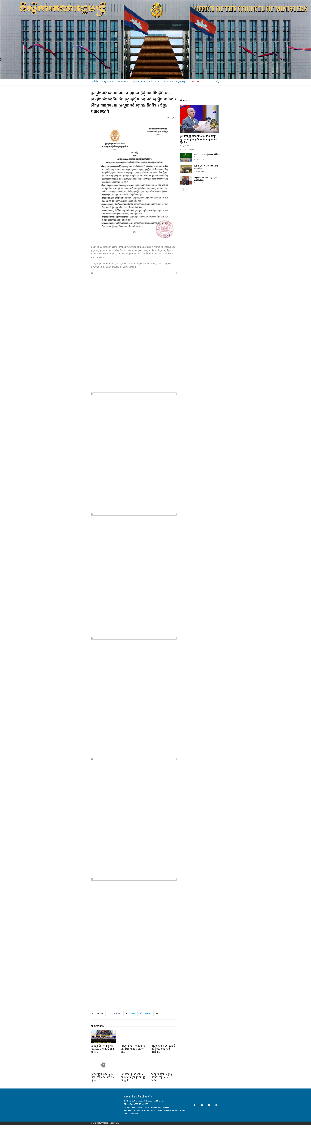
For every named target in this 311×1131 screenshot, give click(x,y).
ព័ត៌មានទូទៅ (121, 81)
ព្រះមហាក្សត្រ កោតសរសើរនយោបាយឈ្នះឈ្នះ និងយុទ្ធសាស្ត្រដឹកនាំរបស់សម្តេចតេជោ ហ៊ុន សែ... (198, 139)
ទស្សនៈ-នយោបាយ (138, 81)
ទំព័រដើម (95, 81)
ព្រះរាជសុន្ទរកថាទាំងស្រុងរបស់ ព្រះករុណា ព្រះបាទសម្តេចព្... (103, 1077)
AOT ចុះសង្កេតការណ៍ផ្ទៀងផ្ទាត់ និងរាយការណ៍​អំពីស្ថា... (206, 167)
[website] (216, 1105)
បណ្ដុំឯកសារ (153, 81)
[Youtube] (209, 1105)
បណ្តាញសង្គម (181, 81)
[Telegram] (202, 1105)
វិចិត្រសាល (167, 81)
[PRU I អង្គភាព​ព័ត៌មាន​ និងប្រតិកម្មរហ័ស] (155, 39)
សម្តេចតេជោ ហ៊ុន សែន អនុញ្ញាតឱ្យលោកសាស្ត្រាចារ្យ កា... (206, 179)
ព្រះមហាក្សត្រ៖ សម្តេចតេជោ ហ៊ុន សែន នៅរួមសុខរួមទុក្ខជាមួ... (133, 1049)
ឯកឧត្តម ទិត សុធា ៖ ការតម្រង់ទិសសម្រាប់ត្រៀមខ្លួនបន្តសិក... (102, 1049)
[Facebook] (195, 1105)
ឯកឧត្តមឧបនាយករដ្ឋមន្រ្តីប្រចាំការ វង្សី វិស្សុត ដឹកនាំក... (162, 1077)
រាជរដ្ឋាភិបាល (106, 81)
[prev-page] (181, 189)
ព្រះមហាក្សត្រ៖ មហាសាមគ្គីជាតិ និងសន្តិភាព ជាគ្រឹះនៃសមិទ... (163, 1049)
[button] (217, 82)
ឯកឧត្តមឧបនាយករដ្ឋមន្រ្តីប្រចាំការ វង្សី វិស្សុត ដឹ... (207, 155)
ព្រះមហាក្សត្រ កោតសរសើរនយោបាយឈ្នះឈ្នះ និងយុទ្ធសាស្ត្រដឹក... (133, 1077)
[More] (156, 1013)
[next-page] (184, 189)
